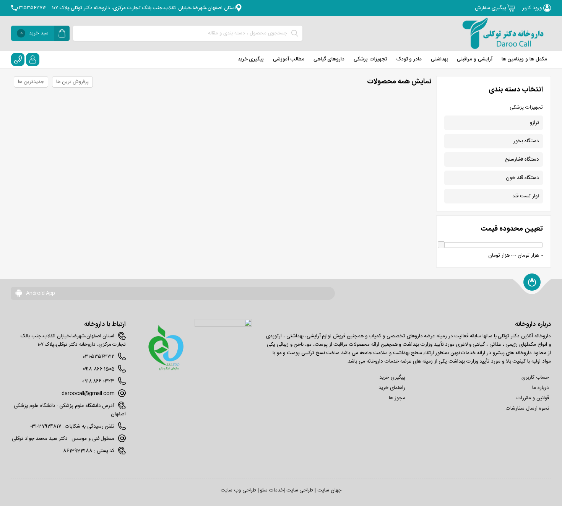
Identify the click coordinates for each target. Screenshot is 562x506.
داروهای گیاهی (329, 59)
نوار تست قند (525, 196)
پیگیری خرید (251, 59)
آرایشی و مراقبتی (474, 59)
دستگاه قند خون (522, 178)
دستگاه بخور (526, 141)
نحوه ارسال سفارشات (527, 408)
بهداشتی (439, 59)
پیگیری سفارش (491, 8)
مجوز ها (397, 398)
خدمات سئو (272, 490)
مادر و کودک (409, 59)
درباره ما (540, 388)
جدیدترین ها (31, 82)
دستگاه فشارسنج (522, 159)
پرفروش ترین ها (72, 82)
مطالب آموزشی (288, 59)
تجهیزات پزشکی (370, 59)
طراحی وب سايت (238, 490)
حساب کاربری (535, 377)
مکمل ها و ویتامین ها (524, 59)
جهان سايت (329, 490)
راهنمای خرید (391, 388)
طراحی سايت (299, 490)
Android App (39, 293)
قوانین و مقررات (533, 398)
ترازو (534, 123)
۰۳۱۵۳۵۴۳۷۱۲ (32, 8)
